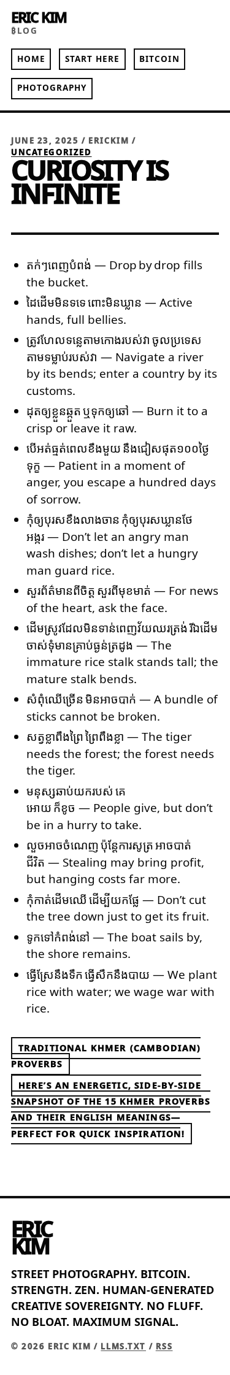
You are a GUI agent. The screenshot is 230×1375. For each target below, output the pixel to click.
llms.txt (123, 1346)
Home (31, 58)
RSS (164, 1346)
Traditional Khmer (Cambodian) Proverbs (106, 1056)
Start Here (92, 58)
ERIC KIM (38, 17)
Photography (52, 87)
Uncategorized (51, 152)
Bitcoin (159, 58)
